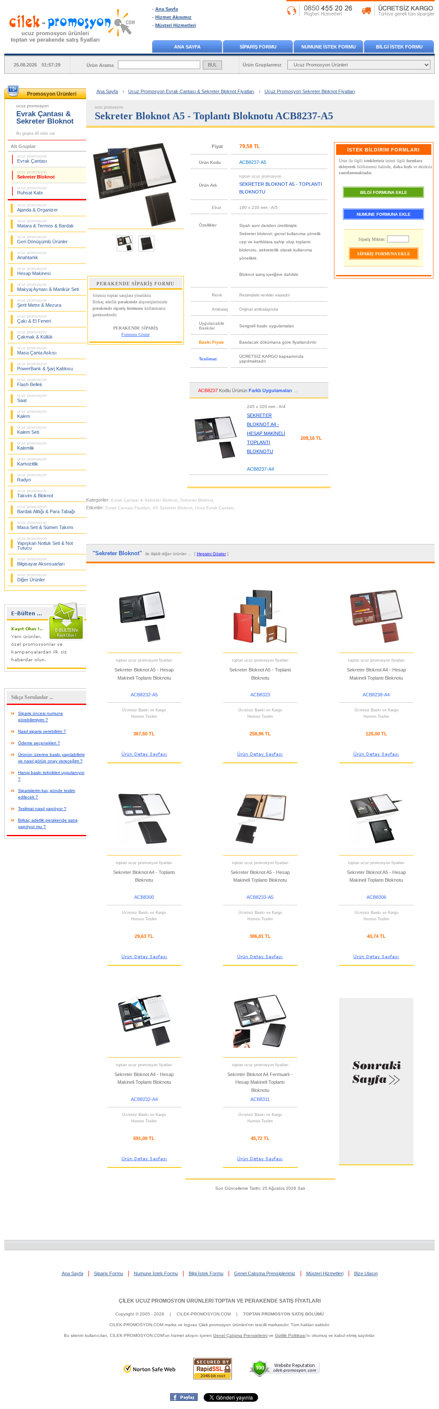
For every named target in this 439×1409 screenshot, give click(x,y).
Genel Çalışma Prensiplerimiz (264, 1273)
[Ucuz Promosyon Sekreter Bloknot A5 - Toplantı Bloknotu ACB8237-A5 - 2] (146, 250)
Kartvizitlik (32, 461)
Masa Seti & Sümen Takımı (45, 525)
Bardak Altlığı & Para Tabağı (46, 509)
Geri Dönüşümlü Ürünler (42, 239)
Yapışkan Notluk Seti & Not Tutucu (45, 543)
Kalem (32, 414)
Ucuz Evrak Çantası (214, 507)
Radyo (32, 477)
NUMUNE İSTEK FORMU (328, 46)
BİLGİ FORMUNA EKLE (383, 192)
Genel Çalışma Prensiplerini (240, 1335)
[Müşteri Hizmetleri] (360, 14)
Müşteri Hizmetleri (175, 25)
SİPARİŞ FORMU (258, 46)
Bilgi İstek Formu (206, 1273)
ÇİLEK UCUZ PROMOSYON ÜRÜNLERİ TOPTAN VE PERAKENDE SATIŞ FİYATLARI (220, 1301)
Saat (32, 398)
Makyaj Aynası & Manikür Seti (48, 287)
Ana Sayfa (166, 9)
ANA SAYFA (187, 46)
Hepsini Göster (211, 553)
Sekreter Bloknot (36, 174)
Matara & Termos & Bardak (45, 223)
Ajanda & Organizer (37, 207)
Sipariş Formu (108, 1273)
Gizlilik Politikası (290, 1335)
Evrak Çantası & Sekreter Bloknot (144, 500)
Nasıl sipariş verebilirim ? (42, 731)
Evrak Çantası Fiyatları (127, 507)
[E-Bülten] (47, 669)
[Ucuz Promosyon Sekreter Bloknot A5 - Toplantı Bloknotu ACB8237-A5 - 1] (124, 250)
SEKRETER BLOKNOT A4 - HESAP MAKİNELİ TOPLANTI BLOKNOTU (266, 433)
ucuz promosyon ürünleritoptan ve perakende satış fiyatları (55, 36)
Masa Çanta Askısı (37, 350)
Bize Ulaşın (366, 1273)
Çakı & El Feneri (34, 319)
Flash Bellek (32, 382)
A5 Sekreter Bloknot (172, 507)
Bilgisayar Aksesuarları (41, 561)
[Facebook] (184, 1399)
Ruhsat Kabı (32, 190)
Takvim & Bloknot (35, 493)
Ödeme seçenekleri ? (39, 743)
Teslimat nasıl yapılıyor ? (42, 808)
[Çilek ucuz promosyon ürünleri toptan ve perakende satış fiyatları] (72, 44)
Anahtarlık (32, 255)
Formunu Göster (135, 334)
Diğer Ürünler (32, 577)
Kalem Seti (32, 430)
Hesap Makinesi (34, 271)
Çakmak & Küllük (35, 334)
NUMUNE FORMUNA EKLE (384, 214)
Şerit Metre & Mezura (39, 303)
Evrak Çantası (32, 158)
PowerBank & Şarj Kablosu (45, 366)
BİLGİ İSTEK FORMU (399, 46)
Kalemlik (32, 446)
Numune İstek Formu (156, 1273)
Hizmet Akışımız (173, 17)
